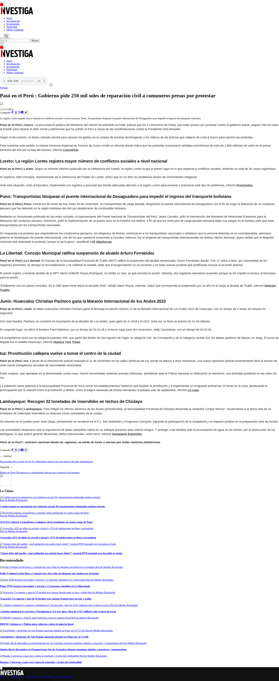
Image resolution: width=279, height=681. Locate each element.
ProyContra (244, 185)
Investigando (13, 24)
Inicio (9, 18)
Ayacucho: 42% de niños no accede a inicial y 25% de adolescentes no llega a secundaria (48, 537)
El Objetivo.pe (102, 241)
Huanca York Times (66, 342)
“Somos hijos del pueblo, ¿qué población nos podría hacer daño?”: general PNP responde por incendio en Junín (61, 553)
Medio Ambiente (15, 29)
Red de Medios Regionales (13, 500)
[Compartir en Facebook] (12, 112)
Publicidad (11, 27)
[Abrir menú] (1, 2)
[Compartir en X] (16, 112)
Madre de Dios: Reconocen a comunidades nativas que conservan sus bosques (40, 472)
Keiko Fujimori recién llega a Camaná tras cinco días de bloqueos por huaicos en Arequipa (49, 573)
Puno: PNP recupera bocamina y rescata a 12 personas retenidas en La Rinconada (45, 586)
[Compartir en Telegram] (22, 112)
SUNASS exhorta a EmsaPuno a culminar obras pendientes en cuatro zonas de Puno (46, 522)
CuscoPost (70, 150)
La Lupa (193, 390)
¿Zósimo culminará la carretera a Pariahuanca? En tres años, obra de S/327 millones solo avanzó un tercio (58, 611)
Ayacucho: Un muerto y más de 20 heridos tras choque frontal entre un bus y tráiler (46, 598)
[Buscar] (1, 37)
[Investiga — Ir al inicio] (139, 8)
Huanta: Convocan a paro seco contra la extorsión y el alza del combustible (41, 662)
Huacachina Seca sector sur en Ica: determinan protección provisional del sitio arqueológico (46, 461)
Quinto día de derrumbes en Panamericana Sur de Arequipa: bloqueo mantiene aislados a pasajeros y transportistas (63, 649)
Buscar (35, 40)
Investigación (13, 21)
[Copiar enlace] (25, 112)
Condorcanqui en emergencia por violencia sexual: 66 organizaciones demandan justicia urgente (52, 506)
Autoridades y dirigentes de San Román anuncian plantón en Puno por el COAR (44, 636)
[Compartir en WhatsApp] (19, 112)
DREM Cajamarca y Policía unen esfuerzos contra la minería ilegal (36, 624)
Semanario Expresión (127, 434)
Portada (4, 87)
